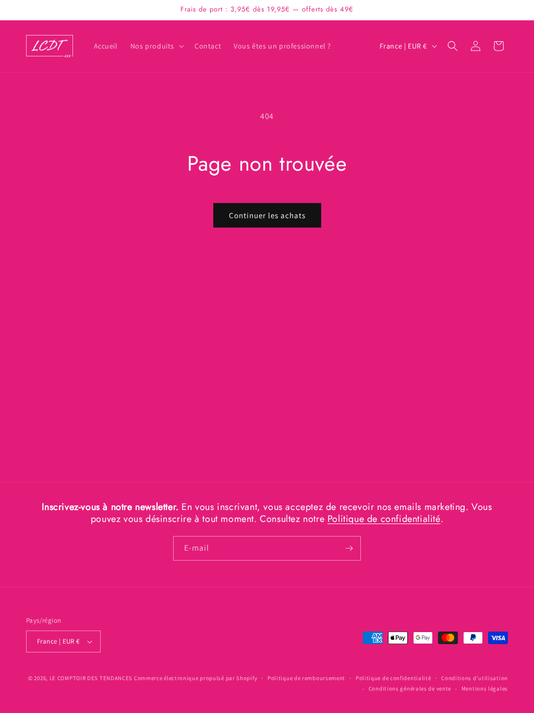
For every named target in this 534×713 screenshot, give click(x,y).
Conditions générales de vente (410, 688)
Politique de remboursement (306, 678)
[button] (156, 46)
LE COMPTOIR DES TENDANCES (91, 678)
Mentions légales (485, 688)
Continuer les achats (267, 215)
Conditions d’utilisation (474, 678)
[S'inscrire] (348, 548)
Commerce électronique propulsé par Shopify (195, 678)
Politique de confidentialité (384, 519)
